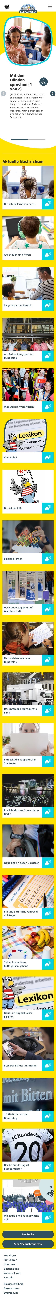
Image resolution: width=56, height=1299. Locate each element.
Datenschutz (11, 1288)
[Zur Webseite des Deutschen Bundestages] (6, 6)
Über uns (9, 1264)
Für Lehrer (10, 1260)
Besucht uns (11, 1268)
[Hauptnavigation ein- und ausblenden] (50, 6)
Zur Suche (28, 1234)
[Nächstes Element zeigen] (52, 93)
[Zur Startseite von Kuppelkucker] (28, 8)
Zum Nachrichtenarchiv (28, 1244)
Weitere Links (12, 1273)
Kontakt (9, 1277)
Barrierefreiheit (13, 1284)
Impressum (11, 1292)
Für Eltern (10, 1255)
